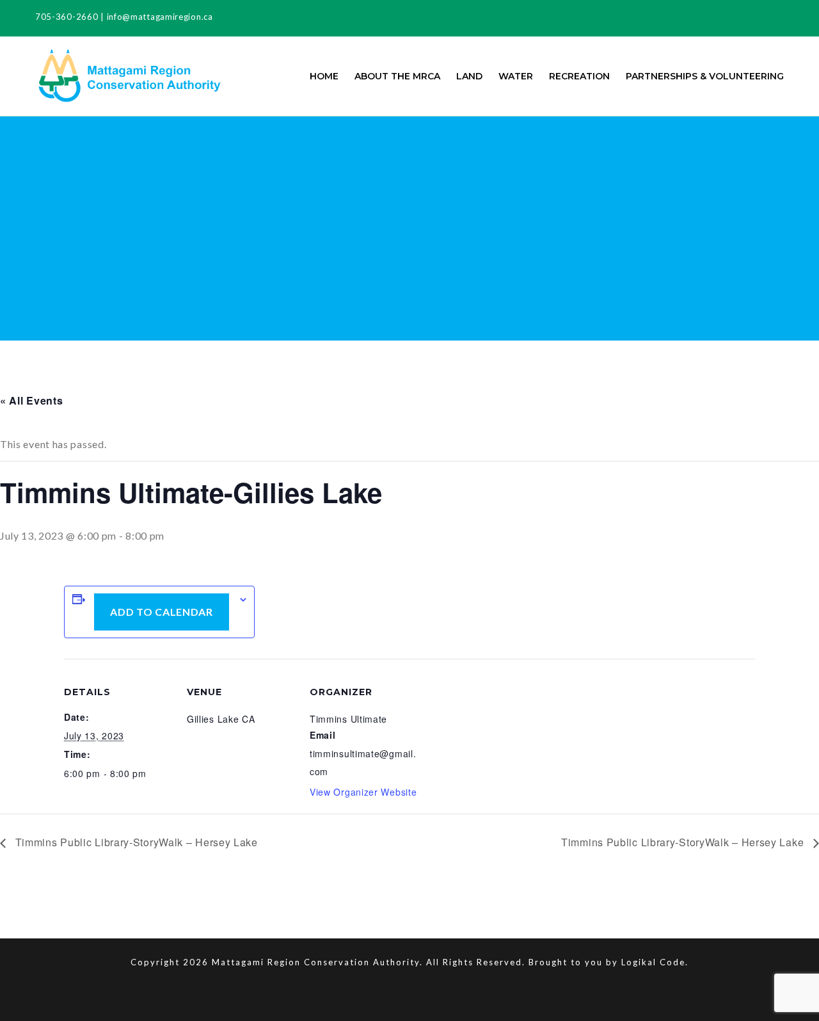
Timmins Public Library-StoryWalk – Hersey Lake (135, 842)
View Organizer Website (363, 791)
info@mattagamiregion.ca (160, 17)
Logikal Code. (654, 962)
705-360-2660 (66, 17)
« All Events (31, 400)
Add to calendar (161, 612)
